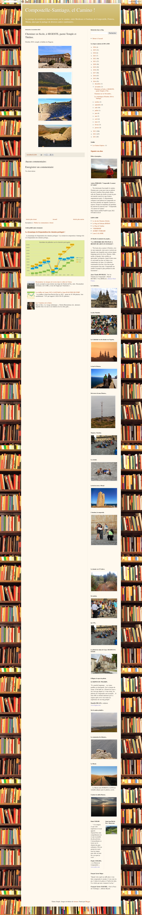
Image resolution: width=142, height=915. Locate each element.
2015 (94, 78)
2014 (94, 81)
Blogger (87, 901)
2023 (94, 56)
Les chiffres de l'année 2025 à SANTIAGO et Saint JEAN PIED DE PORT (58, 292)
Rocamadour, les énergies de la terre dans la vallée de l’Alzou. (54, 282)
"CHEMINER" (97, 228)
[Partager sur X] (49, 155)
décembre (98, 84)
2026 (94, 47)
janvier (97, 128)
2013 (94, 131)
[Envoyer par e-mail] (45, 155)
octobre (97, 102)
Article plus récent (31, 219)
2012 (94, 134)
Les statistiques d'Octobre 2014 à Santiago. (104, 97)
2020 (94, 64)
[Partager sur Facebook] (51, 155)
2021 (94, 61)
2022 (94, 58)
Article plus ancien (78, 219)
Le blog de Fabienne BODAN (101, 223)
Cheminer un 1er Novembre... (103, 94)
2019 (94, 67)
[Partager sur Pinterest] (53, 155)
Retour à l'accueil (98, 38)
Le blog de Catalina (98, 226)
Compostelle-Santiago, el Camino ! (60, 9)
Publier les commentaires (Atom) (43, 223)
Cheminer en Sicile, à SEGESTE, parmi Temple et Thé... (104, 90)
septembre (98, 105)
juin (96, 113)
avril (96, 119)
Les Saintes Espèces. (99, 145)
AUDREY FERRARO (99, 231)
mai (96, 116)
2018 (94, 70)
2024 (94, 53)
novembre (98, 87)
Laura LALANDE (98, 233)
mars (96, 122)
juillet (97, 110)
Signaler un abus (97, 151)
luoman (76, 901)
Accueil (55, 219)
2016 (94, 76)
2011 (94, 137)
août (96, 108)
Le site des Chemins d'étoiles (101, 221)
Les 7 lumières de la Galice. (44, 303)
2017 (94, 73)
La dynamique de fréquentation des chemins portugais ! (45, 232)
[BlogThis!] (47, 155)
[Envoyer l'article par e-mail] (41, 154)
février (97, 125)
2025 (94, 50)
